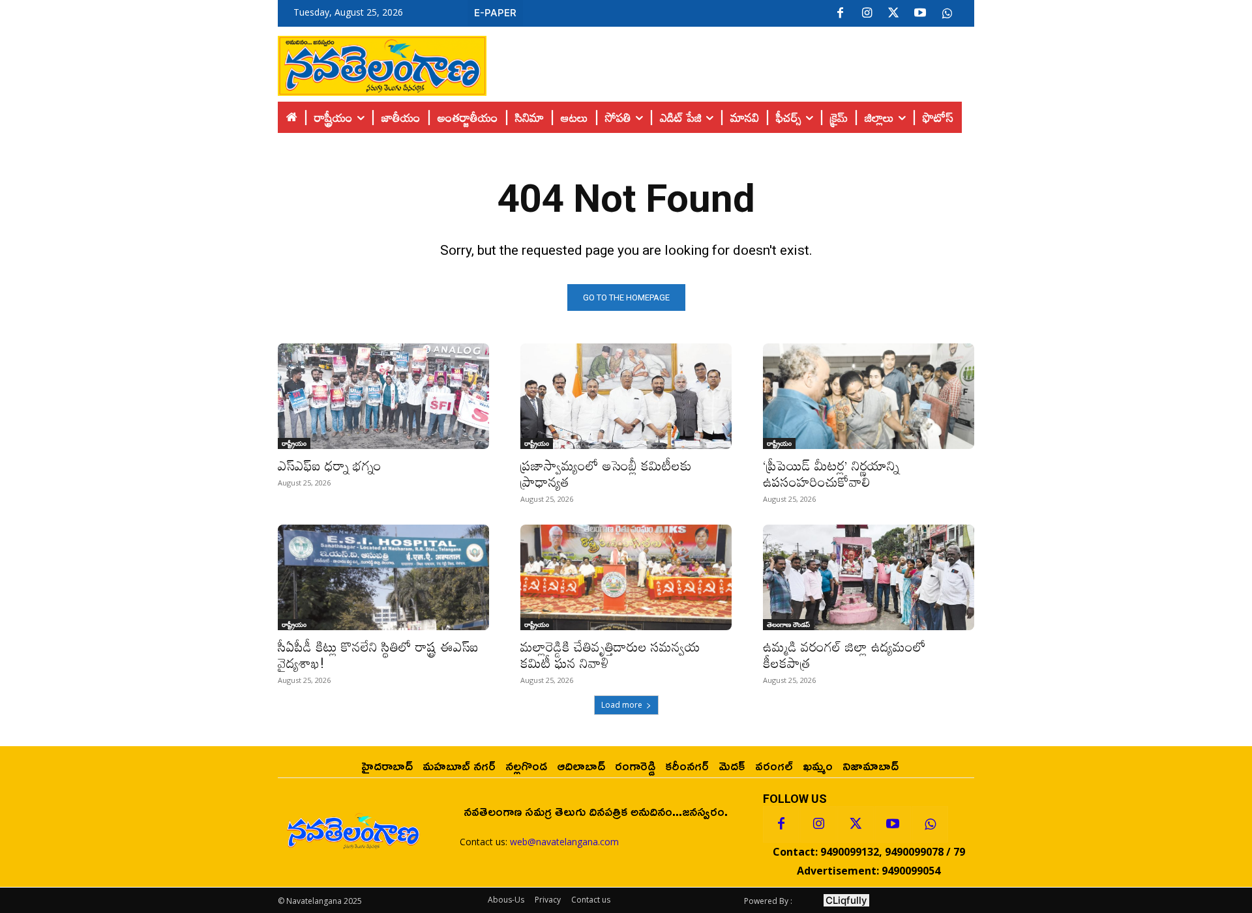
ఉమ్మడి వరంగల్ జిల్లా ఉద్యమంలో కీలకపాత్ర (844, 654)
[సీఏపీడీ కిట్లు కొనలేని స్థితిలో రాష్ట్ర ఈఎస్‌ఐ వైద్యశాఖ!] (383, 577)
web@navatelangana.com (564, 841)
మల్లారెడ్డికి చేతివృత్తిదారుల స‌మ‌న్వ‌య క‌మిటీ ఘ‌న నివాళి (610, 654)
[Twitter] (893, 13)
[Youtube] (920, 13)
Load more (621, 704)
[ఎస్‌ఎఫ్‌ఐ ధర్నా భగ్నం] (383, 396)
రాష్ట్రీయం (294, 443)
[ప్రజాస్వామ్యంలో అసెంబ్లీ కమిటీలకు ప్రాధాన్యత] (626, 396)
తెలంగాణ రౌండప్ (788, 624)
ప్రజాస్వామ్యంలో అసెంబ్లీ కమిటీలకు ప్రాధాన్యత (606, 473)
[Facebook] (840, 13)
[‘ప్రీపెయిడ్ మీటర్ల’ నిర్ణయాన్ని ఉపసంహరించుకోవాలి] (868, 396)
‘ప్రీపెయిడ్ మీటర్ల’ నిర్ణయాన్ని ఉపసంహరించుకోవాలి (831, 473)
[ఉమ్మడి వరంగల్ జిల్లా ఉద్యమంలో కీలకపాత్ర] (868, 577)
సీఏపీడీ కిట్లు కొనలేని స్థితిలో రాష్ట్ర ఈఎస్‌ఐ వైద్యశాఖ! (378, 654)
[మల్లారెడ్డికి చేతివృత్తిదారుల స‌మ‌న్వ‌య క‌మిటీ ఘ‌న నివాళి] (626, 577)
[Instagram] (866, 13)
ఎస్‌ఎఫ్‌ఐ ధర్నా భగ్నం (329, 465)
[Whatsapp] (930, 824)
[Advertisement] (730, 62)
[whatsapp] (947, 13)
